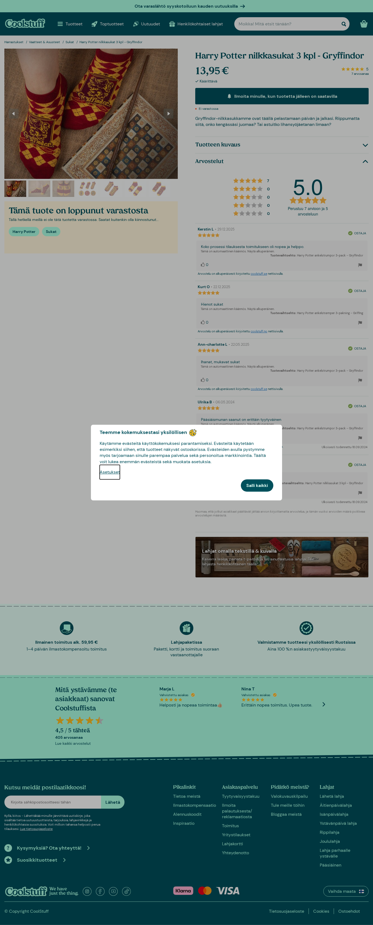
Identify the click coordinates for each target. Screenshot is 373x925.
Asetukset (110, 472)
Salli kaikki (257, 485)
